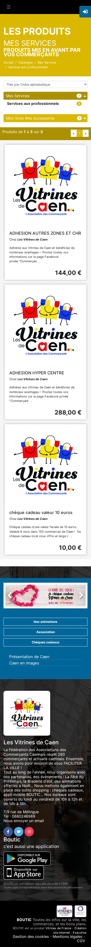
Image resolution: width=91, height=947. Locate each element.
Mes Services (47, 62)
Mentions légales (67, 936)
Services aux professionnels (28, 67)
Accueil (9, 62)
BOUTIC (24, 919)
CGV (81, 940)
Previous (12, 597)
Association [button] (45, 632)
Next (78, 597)
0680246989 (23, 816)
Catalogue (25, 62)
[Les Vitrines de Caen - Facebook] (8, 831)
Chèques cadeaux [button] (46, 642)
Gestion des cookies (31, 936)
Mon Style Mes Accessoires (30, 118)
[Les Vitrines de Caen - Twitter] (18, 831)
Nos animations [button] (45, 622)
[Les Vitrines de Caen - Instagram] (29, 831)
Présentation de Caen (29, 656)
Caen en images (24, 663)
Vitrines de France (58, 928)
